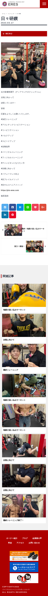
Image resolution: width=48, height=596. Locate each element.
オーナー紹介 (11, 538)
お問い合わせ (34, 543)
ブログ (25, 538)
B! (20, 207)
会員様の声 (37, 538)
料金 (10, 543)
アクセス (20, 543)
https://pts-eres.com (10, 190)
